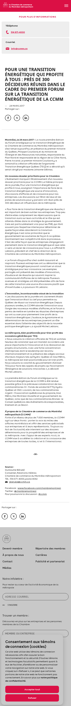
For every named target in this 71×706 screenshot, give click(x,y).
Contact (7, 561)
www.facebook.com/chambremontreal (39, 488)
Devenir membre (12, 548)
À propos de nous (13, 555)
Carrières (41, 555)
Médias (6, 567)
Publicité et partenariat (50, 561)
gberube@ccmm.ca (19, 481)
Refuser (32, 697)
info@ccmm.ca (19, 48)
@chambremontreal (25, 491)
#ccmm (42, 494)
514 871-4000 (18, 32)
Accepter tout (32, 689)
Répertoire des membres (50, 548)
